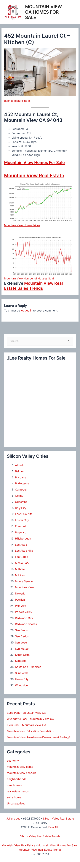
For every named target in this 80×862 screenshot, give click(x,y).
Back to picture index (17, 100)
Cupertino (21, 502)
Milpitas (20, 575)
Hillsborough (23, 538)
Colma (19, 495)
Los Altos (21, 544)
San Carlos (22, 636)
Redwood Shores (26, 624)
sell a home (14, 797)
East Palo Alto (24, 514)
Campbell (21, 489)
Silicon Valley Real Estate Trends (40, 836)
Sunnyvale (21, 673)
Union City (21, 679)
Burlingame (22, 483)
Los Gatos (21, 557)
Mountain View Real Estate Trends (40, 849)
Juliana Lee (13, 818)
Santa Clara (22, 655)
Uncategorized (16, 803)
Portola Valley (23, 612)
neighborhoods (16, 779)
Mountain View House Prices (22, 225)
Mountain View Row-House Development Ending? (38, 737)
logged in (26, 310)
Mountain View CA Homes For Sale (43, 12)
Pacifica (20, 599)
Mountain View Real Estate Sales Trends (33, 285)
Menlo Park (22, 563)
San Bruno (21, 630)
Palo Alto (20, 606)
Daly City (20, 508)
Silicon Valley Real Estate (58, 818)
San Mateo (22, 648)
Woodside (21, 685)
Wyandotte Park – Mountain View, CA (30, 719)
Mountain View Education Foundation (30, 731)
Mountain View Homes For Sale (34, 162)
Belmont (20, 471)
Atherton (20, 465)
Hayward (20, 532)
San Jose (21, 642)
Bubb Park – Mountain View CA (26, 712)
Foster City (22, 520)
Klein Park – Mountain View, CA (26, 725)
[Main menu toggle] (72, 12)
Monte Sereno (24, 581)
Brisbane (20, 477)
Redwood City (24, 618)
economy (13, 760)
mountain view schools (21, 773)
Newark (20, 593)
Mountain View (24, 587)
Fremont (20, 526)
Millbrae (20, 569)
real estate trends (18, 791)
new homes (14, 785)
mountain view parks (20, 766)
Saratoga (20, 660)
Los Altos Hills (24, 550)
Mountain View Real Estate (34, 175)
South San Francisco (28, 667)
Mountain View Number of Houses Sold (29, 278)
